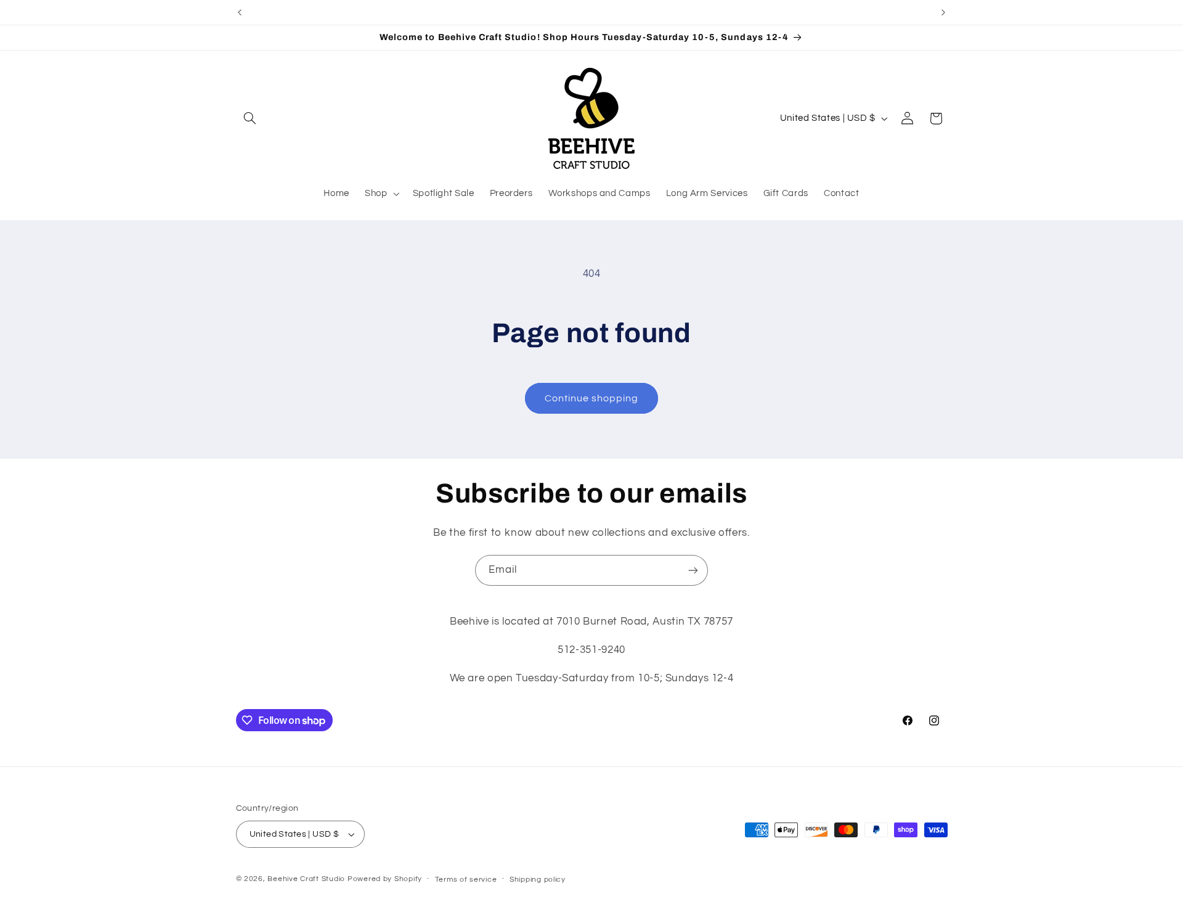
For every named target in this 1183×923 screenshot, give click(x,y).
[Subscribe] (693, 570)
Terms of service (466, 879)
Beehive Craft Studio (306, 879)
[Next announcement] (943, 12)
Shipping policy (538, 879)
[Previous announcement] (239, 12)
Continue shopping (592, 398)
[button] (250, 118)
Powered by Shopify (385, 879)
